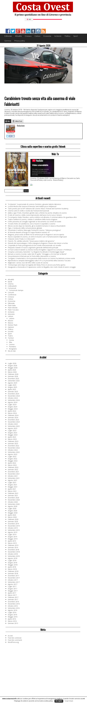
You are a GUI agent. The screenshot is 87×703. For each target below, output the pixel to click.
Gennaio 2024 (13, 417)
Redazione (21, 125)
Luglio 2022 (12, 456)
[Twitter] (7, 136)
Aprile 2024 (12, 411)
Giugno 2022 (12, 459)
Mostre (10, 321)
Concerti (11, 292)
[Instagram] (13, 136)
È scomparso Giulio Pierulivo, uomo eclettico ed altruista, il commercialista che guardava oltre (42, 217)
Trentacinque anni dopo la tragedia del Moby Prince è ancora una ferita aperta (36, 265)
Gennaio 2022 (13, 469)
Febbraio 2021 (13, 493)
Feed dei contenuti (14, 638)
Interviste (11, 314)
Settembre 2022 (14, 452)
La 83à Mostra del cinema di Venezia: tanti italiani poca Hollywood (32, 206)
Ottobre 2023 (13, 424)
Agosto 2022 (12, 454)
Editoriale (8, 36)
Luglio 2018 (12, 560)
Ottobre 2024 (13, 398)
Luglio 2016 (12, 612)
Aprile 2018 (12, 567)
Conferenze (12, 295)
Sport (75, 36)
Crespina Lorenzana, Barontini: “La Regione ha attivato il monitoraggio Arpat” (36, 252)
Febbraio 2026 (13, 374)
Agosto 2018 (12, 558)
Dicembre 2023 (13, 420)
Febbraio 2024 (13, 415)
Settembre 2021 (14, 478)
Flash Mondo (12, 308)
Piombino (12, 347)
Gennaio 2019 (13, 547)
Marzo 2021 (12, 491)
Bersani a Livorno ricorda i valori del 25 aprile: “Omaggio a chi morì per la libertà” (37, 254)
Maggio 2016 (12, 617)
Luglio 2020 (12, 508)
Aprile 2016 (12, 619)
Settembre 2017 (14, 582)
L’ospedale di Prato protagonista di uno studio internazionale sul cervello (34, 245)
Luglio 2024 (12, 404)
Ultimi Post (18, 121)
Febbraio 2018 (13, 571)
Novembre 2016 (14, 604)
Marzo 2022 (12, 465)
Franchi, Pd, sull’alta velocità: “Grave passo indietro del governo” (31, 241)
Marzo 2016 (12, 621)
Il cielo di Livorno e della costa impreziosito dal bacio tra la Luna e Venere (35, 215)
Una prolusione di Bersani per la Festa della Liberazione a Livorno (32, 256)
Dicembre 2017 (13, 576)
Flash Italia (12, 305)
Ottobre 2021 (13, 476)
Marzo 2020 (12, 517)
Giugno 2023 (12, 433)
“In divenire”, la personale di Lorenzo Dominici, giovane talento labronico (34, 204)
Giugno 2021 (12, 485)
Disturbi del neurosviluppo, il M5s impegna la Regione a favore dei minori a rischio (38, 243)
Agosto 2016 (12, 610)
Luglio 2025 (12, 385)
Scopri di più (69, 701)
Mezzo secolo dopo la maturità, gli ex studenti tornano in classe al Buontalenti (36, 226)
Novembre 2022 (14, 448)
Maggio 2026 (12, 368)
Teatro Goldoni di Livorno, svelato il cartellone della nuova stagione (32, 219)
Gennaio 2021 (13, 495)
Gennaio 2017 (13, 599)
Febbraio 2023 (13, 441)
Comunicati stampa (16, 290)
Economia (47, 36)
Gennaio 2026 (13, 376)
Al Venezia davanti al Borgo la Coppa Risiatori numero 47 (29, 232)
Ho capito (59, 701)
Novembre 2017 (14, 578)
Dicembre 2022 (13, 446)
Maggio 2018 (12, 565)
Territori (11, 338)
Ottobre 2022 (13, 450)
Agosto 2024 (12, 402)
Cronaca (28, 36)
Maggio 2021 (12, 487)
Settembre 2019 (14, 530)
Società (10, 331)
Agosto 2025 (12, 383)
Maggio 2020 (12, 513)
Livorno (11, 344)
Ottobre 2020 (13, 502)
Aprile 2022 (12, 463)
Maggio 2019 (12, 539)
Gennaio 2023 (13, 443)
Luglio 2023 (12, 430)
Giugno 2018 (12, 563)
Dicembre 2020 (13, 498)
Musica (10, 323)
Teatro (10, 336)
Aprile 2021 (12, 489)
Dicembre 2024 (13, 394)
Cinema (10, 284)
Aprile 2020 (12, 515)
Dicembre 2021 (13, 472)
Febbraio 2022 (13, 467)
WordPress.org (13, 642)
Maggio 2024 (12, 409)
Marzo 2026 (12, 372)
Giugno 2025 (12, 387)
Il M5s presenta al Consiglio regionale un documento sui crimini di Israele (34, 221)
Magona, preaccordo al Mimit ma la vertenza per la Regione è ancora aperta (36, 234)
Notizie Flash (12, 325)
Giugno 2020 (12, 511)
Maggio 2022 (12, 461)
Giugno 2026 (12, 365)
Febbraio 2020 (13, 519)
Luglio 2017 (12, 586)
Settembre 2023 (14, 426)
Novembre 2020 (14, 500)
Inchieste (57, 36)
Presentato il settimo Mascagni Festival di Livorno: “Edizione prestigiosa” (34, 230)
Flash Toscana (13, 310)
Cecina (11, 340)
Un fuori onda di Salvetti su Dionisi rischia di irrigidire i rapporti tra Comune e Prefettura (39, 250)
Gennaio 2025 (13, 391)
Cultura (37, 36)
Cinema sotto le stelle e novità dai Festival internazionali (28, 211)
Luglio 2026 (12, 363)
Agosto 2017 (12, 584)
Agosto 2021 (12, 480)
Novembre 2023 (14, 422)
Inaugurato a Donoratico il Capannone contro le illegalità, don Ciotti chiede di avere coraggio (42, 267)
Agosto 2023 (12, 428)
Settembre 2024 (14, 400)
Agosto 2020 (12, 506)
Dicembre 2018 (13, 550)
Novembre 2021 (14, 474)
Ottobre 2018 (13, 554)
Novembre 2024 (14, 396)
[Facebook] (10, 136)
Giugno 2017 (12, 589)
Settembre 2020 (14, 504)
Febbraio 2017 (13, 597)
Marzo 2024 (12, 413)
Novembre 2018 (14, 552)
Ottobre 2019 (13, 528)
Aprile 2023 (12, 437)
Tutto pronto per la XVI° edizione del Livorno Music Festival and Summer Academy (38, 208)
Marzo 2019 (12, 543)
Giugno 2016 (12, 615)
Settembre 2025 (14, 381)
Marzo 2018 (12, 569)
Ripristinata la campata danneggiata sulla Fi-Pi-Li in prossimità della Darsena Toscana (39, 260)
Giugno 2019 (12, 537)
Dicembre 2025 (13, 378)
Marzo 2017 (12, 595)
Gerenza (7, 41)
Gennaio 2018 (13, 573)
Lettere (10, 316)
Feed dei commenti (15, 640)
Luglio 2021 (12, 482)
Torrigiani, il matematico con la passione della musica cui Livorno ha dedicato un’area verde (41, 258)
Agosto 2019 (12, 532)
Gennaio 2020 (13, 521)
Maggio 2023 (12, 435)
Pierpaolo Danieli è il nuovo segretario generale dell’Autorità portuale (33, 247)
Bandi (10, 282)
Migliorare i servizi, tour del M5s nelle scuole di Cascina (28, 263)
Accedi (10, 636)
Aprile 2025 (12, 389)
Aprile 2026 (12, 370)
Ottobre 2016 (13, 606)
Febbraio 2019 (13, 545)
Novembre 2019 (14, 526)
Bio (9, 121)
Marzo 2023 (12, 439)
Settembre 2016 (14, 608)
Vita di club (12, 351)
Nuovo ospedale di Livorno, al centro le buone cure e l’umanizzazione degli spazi (37, 237)
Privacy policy (19, 41)
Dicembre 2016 (13, 602)
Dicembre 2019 (13, 524)
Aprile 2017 (12, 593)
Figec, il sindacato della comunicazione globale (25, 228)
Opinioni (11, 327)
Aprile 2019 (12, 541)
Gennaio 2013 (13, 623)
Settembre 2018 (14, 556)
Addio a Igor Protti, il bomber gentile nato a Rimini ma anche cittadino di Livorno (37, 213)
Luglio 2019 (12, 534)
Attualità (18, 36)
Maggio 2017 (12, 591)
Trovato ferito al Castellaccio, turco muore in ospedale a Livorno (31, 224)
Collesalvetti (12, 286)
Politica (67, 36)
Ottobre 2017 (13, 580)
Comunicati (12, 288)
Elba (10, 342)
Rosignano (13, 349)
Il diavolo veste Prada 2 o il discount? (21, 239)
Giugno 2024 (12, 407)
